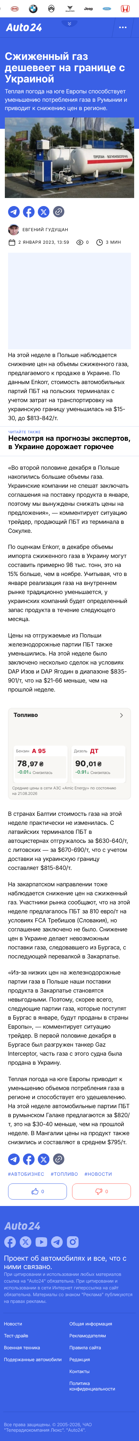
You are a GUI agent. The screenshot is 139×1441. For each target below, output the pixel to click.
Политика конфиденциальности (92, 1386)
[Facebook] (10, 1242)
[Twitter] (25, 1242)
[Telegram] (57, 1242)
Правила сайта (85, 1348)
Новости (13, 1324)
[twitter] (43, 212)
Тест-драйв (16, 1336)
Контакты (80, 1371)
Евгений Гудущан (45, 229)
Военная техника (22, 1348)
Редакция (80, 1359)
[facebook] (29, 212)
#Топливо (64, 1174)
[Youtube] (41, 1242)
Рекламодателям (88, 1336)
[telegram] (14, 212)
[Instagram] (73, 1242)
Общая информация (91, 1324)
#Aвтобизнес (26, 1174)
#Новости (98, 1174)
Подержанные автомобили (33, 1359)
